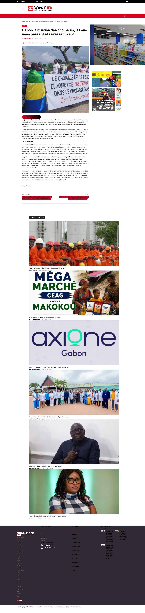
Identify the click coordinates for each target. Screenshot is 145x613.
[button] (124, 16)
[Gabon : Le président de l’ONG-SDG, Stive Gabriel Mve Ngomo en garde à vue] (103, 531)
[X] (27, 189)
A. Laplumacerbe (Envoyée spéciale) (37, 419)
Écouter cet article (33, 117)
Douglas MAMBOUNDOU (34, 319)
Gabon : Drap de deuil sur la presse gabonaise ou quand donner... (47, 516)
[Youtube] (127, 1)
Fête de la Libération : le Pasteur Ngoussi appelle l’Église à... (46, 466)
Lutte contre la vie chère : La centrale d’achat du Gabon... (45, 317)
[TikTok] (18, 600)
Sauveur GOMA (27, 38)
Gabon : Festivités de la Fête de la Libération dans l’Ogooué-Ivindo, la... (49, 417)
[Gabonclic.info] (40, 8)
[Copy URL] (50, 189)
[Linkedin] (35, 189)
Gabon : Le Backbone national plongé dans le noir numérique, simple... (49, 367)
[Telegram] (47, 189)
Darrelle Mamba (33, 270)
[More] (54, 189)
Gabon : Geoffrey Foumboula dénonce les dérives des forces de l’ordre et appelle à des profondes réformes (37, 197)
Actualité (28, 21)
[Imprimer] (43, 189)
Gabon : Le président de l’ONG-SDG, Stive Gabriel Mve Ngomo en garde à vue (110, 536)
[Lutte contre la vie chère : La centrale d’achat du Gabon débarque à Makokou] (74, 293)
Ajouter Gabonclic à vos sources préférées (39, 43)
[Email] (39, 189)
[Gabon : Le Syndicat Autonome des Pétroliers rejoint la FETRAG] (74, 243)
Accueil (23, 21)
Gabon (29, 186)
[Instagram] (124, 1)
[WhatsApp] (31, 189)
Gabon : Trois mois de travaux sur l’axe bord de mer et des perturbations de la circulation (74, 197)
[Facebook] (121, 1)
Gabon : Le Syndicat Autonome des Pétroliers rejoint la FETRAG (47, 268)
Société (33, 21)
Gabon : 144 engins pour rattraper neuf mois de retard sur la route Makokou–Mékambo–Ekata (110, 552)
